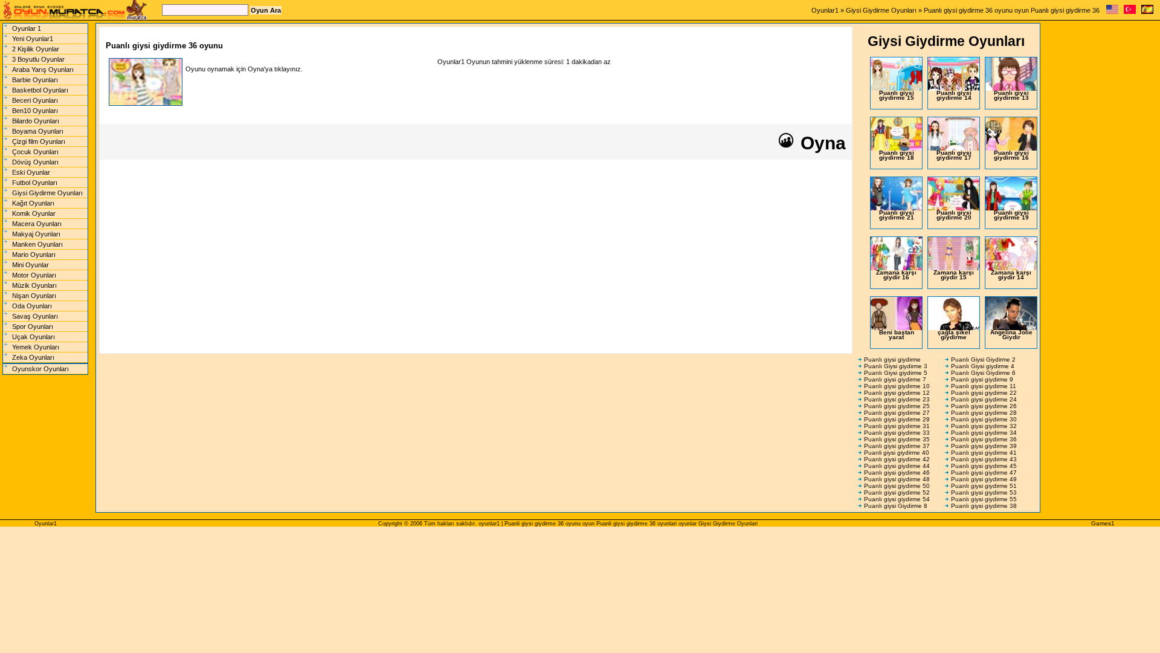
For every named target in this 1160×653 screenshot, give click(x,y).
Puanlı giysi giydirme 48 (897, 479)
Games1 (1103, 523)
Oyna (821, 143)
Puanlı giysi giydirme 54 (897, 499)
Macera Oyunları (37, 223)
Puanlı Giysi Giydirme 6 (983, 372)
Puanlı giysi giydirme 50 (897, 485)
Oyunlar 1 (26, 28)
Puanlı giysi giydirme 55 (984, 499)
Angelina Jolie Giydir (1011, 334)
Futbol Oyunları (34, 182)
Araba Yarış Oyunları (43, 69)
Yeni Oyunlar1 (32, 38)
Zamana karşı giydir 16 (896, 275)
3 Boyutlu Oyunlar (38, 59)
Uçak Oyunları (33, 336)
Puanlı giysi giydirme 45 (984, 466)
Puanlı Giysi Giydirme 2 (983, 359)
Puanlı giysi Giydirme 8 (895, 505)
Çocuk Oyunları (35, 151)
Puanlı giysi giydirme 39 (984, 446)
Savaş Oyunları (35, 316)
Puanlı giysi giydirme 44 (897, 466)
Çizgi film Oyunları (38, 141)
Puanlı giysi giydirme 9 (982, 379)
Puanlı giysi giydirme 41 (984, 452)
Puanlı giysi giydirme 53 (984, 492)
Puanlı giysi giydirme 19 (1011, 215)
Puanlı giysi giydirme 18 (896, 155)
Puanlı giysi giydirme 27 (897, 412)
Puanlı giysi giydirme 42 (897, 459)
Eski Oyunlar (31, 172)
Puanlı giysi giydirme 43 (984, 459)
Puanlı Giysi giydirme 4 (982, 366)
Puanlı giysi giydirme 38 (984, 505)
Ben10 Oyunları (35, 110)
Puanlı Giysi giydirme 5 (895, 372)
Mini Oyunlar (30, 264)
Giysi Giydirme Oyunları (881, 10)
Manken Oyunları (37, 244)
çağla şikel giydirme (954, 334)
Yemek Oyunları (35, 347)
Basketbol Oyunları (40, 90)
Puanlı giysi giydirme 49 (984, 479)
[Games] (1112, 11)
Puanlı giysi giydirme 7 (895, 379)
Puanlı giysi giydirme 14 (953, 95)
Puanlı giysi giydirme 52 (897, 492)
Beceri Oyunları (35, 100)
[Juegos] (1147, 11)
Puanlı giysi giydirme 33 (897, 432)
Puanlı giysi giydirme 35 (897, 439)
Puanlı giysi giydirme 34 (984, 432)
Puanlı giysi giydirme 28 (984, 412)
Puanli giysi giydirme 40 (896, 452)
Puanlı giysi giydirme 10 (897, 386)
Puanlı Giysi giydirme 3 (895, 366)
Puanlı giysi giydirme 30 (984, 419)
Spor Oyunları (32, 326)
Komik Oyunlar (34, 213)
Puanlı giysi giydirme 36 (984, 439)
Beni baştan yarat (896, 334)
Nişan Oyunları (34, 295)
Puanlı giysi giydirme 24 (984, 399)
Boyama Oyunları (37, 131)
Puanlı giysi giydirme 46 (897, 472)
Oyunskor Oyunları (40, 368)
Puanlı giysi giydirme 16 (1011, 155)
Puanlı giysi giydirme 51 (984, 485)
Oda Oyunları (32, 306)
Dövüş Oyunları (35, 162)
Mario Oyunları (34, 254)
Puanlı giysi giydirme (892, 359)
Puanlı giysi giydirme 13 (1011, 95)
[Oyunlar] (1130, 11)
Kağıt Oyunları (33, 203)
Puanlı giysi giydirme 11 (983, 386)
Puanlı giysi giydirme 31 (897, 426)
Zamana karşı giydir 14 (1011, 275)
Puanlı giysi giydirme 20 (953, 215)
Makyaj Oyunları (36, 234)
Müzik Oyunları (34, 285)
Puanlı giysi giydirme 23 (897, 399)
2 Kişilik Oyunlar (35, 49)
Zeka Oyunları (33, 357)
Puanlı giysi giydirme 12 (897, 392)
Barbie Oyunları (35, 79)
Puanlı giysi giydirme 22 (984, 392)
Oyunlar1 (825, 10)
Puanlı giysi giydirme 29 (897, 419)
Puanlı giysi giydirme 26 (984, 406)
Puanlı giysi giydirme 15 (896, 95)
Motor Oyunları (34, 275)
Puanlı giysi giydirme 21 (896, 215)
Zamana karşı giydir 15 (953, 275)
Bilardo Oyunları (35, 121)
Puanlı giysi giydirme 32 (984, 426)
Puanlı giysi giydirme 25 (897, 406)
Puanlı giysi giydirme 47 (984, 472)
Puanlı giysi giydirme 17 (953, 155)
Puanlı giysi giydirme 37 (897, 446)
